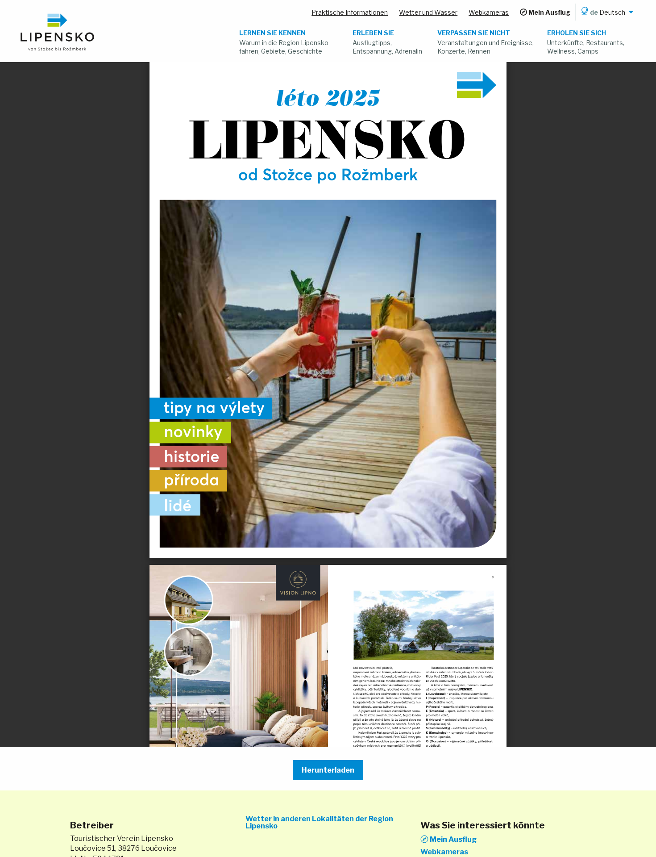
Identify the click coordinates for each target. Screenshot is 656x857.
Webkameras (444, 852)
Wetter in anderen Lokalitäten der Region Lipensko (319, 822)
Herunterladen (328, 770)
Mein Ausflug (452, 839)
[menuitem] (606, 12)
